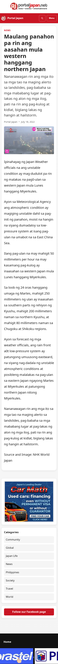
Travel (9, 588)
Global (10, 547)
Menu (51, 18)
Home (7, 642)
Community (13, 539)
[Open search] (42, 18)
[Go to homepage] (29, 6)
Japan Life (12, 556)
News (7, 30)
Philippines (12, 572)
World (9, 597)
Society (10, 580)
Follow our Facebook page (29, 612)
